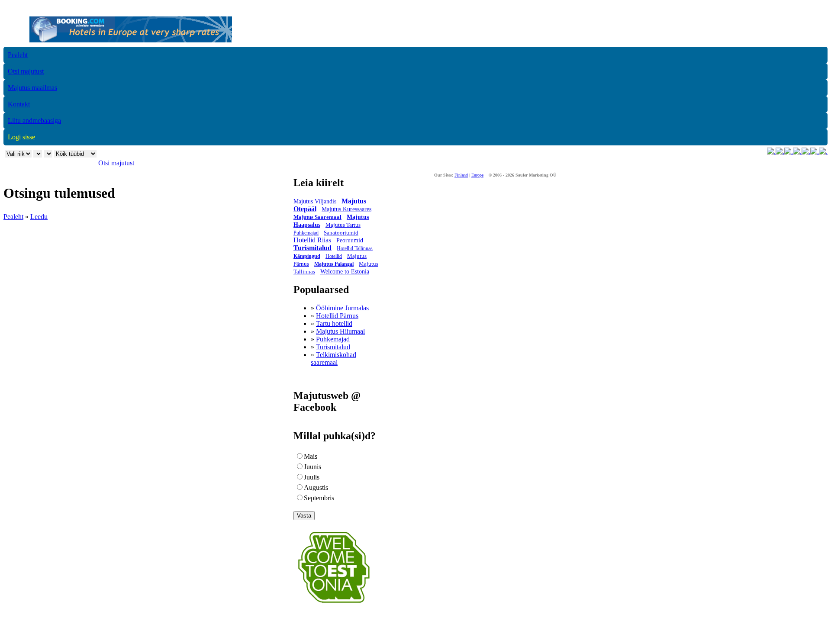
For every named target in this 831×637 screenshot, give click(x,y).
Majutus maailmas (32, 87)
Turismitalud (312, 247)
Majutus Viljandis (314, 201)
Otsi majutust (26, 71)
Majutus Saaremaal (317, 217)
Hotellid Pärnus (337, 315)
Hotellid (333, 256)
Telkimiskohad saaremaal (333, 358)
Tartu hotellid (334, 323)
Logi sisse (21, 137)
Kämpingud (306, 256)
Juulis (311, 477)
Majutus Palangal (334, 264)
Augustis (316, 487)
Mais (310, 456)
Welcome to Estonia (344, 271)
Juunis (312, 466)
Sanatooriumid (341, 232)
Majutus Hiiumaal (340, 331)
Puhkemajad (306, 233)
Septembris (319, 498)
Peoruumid (349, 240)
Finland (461, 175)
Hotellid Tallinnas (355, 248)
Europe (477, 175)
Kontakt (19, 104)
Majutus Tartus (343, 225)
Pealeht (18, 54)
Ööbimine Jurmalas (342, 308)
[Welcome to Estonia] (333, 605)
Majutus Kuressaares (346, 209)
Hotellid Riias (312, 240)
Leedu (39, 216)
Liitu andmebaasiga (34, 120)
